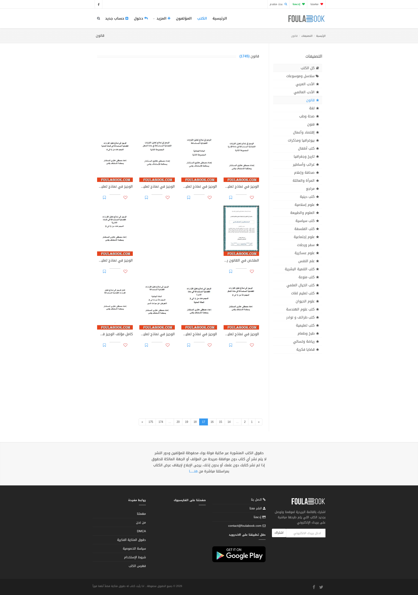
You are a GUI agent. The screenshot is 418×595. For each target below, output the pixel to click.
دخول (139, 18)
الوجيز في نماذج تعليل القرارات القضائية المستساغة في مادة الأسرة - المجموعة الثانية (241, 187)
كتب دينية (307, 196)
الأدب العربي (305, 84)
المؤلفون (184, 18)
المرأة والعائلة (304, 180)
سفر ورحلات (306, 245)
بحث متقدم (276, 4)
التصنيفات (306, 35)
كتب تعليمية (305, 325)
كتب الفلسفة (304, 228)
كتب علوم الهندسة (300, 309)
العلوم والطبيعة (302, 212)
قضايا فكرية (305, 349)
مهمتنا (314, 4)
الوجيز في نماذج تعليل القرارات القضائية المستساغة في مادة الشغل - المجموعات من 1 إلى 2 (241, 334)
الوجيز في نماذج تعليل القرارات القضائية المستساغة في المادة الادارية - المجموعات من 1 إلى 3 (115, 261)
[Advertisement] (178, 96)
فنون (311, 124)
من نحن (141, 522)
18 (195, 422)
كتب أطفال (306, 148)
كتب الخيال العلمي (301, 285)
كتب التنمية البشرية (300, 269)
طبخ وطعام (306, 333)
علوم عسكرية (305, 253)
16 (212, 422)
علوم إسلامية (305, 204)
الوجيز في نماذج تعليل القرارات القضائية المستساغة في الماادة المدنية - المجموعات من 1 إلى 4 (115, 187)
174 (160, 422)
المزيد (161, 18)
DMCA (141, 531)
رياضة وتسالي (304, 341)
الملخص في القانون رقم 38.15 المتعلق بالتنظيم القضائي (241, 261)
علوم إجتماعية (304, 236)
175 (150, 422)
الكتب (202, 18)
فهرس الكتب (137, 566)
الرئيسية (219, 18)
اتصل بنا (257, 500)
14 (229, 422)
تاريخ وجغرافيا (304, 156)
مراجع (310, 188)
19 (186, 422)
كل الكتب (308, 68)
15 (220, 422)
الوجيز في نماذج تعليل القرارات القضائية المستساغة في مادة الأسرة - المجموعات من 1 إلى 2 (199, 334)
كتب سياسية (305, 220)
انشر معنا (256, 508)
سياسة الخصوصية (134, 549)
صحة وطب (307, 116)
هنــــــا (193, 471)
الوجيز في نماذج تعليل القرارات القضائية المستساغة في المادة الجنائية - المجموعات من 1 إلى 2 (157, 334)
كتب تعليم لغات (303, 293)
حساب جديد (115, 18)
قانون (310, 100)
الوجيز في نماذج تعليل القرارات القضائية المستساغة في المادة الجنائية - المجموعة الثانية (199, 187)
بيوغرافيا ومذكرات (301, 140)
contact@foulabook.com (244, 526)
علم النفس (306, 261)
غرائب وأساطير (304, 164)
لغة (312, 108)
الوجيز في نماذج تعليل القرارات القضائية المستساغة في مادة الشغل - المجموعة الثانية (157, 187)
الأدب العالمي (304, 92)
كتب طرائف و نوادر (300, 317)
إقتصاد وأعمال (304, 132)
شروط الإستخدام (135, 557)
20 (178, 422)
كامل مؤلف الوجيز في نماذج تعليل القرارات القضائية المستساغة (115, 334)
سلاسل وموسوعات (300, 76)
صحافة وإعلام (304, 172)
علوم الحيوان (305, 301)
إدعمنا (258, 517)
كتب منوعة (306, 277)
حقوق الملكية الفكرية (131, 540)
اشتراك (279, 533)
